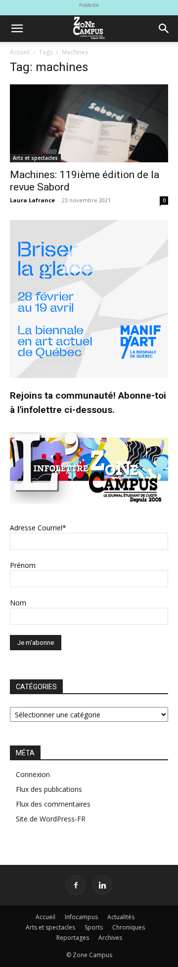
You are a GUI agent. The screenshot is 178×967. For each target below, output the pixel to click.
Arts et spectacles (35, 157)
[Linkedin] (102, 885)
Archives (110, 937)
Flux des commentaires (53, 804)
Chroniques (128, 927)
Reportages (72, 937)
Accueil (20, 52)
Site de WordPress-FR (51, 818)
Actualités (120, 917)
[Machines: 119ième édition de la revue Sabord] (89, 123)
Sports (94, 927)
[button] (17, 28)
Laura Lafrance (32, 200)
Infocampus (81, 917)
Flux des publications (49, 789)
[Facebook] (76, 885)
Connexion (33, 774)
